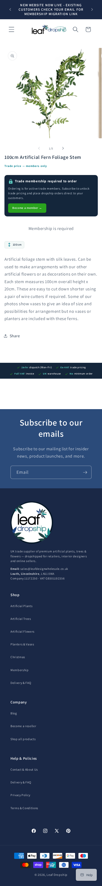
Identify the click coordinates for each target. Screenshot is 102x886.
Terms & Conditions (24, 808)
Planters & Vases (22, 644)
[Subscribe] (85, 472)
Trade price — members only (25, 166)
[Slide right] (63, 148)
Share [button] (15, 335)
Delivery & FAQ (20, 683)
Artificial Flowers (22, 631)
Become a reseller (23, 726)
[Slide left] (39, 148)
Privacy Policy (20, 795)
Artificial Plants (21, 606)
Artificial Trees (20, 619)
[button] (11, 29)
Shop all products (23, 739)
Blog (13, 713)
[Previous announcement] (10, 9)
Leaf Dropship (57, 875)
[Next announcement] (92, 9)
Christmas (17, 657)
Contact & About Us (24, 769)
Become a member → (27, 208)
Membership (19, 670)
